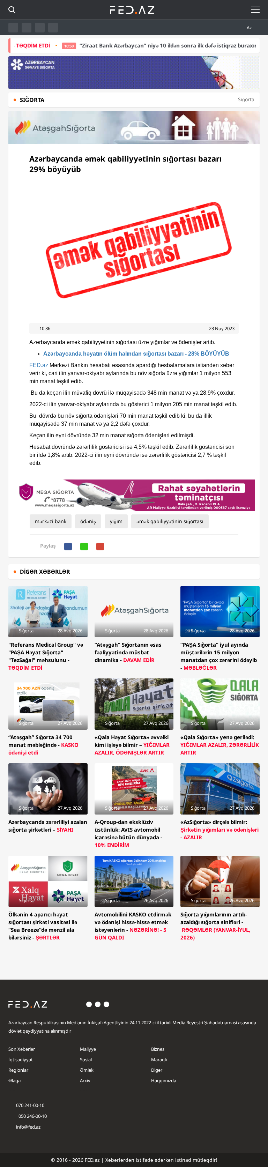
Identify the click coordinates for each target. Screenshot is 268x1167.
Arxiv (85, 1080)
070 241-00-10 (30, 1105)
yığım (116, 521)
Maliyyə (88, 1049)
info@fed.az (28, 1127)
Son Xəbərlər (21, 1049)
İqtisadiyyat (20, 1059)
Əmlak (87, 1070)
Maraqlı (159, 1059)
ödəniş (88, 521)
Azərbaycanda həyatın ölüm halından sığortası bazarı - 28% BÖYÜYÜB (136, 354)
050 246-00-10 (32, 1116)
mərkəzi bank (50, 521)
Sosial (86, 1059)
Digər (156, 1070)
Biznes (157, 1049)
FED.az (38, 365)
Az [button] (250, 27)
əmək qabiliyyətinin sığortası (169, 521)
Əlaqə (14, 1080)
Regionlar (18, 1070)
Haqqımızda (163, 1080)
